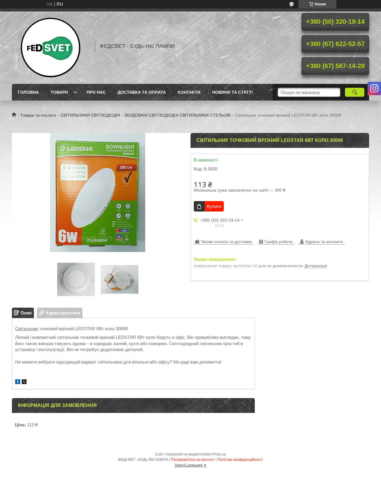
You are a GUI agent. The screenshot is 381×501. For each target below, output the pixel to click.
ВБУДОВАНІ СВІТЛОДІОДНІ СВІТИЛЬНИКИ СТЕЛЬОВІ (177, 115)
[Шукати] (354, 92)
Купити (214, 206)
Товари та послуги (38, 115)
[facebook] (17, 382)
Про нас (96, 92)
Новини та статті (232, 92)
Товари (59, 92)
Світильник (26, 328)
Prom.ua (219, 454)
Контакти (189, 92)
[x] (24, 382)
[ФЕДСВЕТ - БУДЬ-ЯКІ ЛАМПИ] (50, 46)
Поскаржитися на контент (193, 460)
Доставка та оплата (142, 92)
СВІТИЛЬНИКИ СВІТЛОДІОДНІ (90, 115)
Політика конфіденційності (240, 460)
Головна (28, 92)
